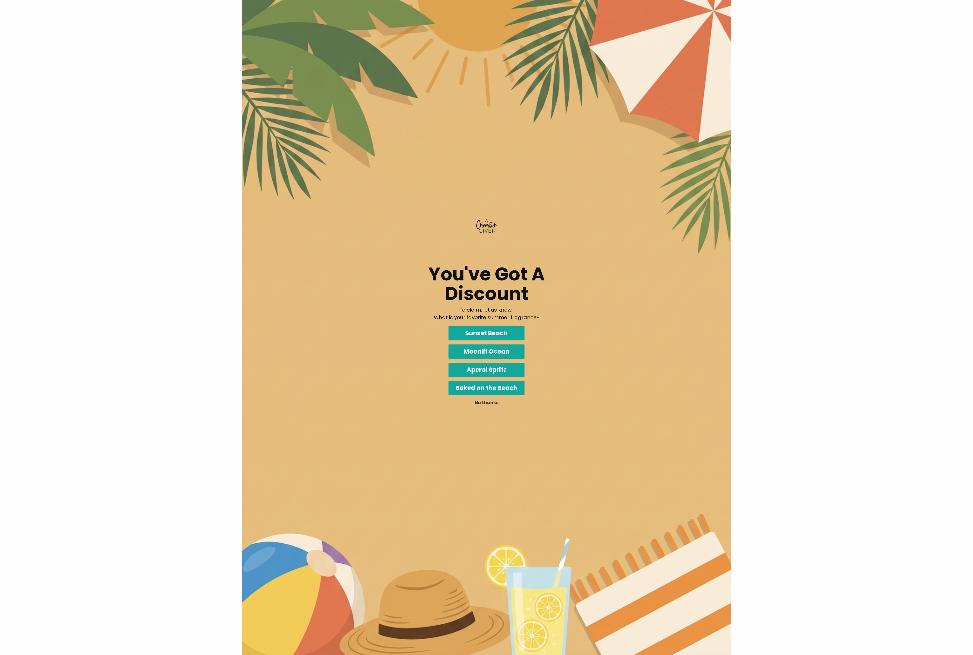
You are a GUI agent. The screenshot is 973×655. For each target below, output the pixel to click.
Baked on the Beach (486, 388)
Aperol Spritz (487, 369)
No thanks (487, 402)
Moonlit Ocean (487, 351)
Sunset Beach (486, 333)
